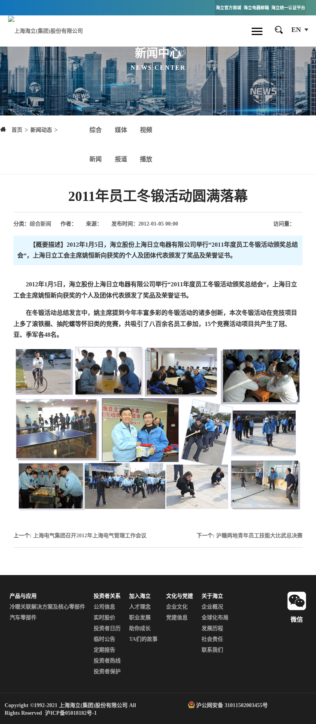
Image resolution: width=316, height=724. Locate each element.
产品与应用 (23, 596)
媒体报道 (121, 144)
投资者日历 (107, 628)
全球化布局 (215, 617)
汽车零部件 (23, 617)
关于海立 (212, 596)
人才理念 (140, 607)
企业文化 (177, 607)
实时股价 (104, 617)
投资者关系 (107, 596)
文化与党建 (179, 596)
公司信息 (104, 607)
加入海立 (140, 596)
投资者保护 (107, 671)
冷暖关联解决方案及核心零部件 (47, 607)
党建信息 (177, 617)
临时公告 (104, 639)
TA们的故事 (143, 639)
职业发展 (140, 617)
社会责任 (212, 639)
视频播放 (146, 144)
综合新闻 (95, 144)
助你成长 (140, 628)
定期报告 (104, 650)
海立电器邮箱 (256, 7)
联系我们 (212, 650)
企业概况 (212, 607)
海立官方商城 (228, 7)
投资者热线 (107, 661)
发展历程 (212, 628)
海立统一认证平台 (288, 7)
